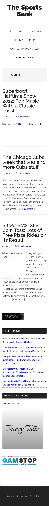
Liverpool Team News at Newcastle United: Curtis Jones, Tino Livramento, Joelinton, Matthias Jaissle (22, 360)
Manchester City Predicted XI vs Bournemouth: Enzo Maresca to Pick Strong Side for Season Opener (23, 372)
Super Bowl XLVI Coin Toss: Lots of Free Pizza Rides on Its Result (24, 232)
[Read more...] (34, 124)
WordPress (30, 496)
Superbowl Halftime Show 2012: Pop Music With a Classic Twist (20, 101)
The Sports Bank (24, 11)
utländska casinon (10, 403)
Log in (39, 496)
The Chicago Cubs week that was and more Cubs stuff (23, 162)
